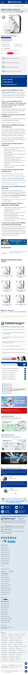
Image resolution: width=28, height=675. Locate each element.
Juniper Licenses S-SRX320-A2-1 (8, 175)
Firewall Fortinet (18, 658)
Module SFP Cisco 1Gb (5, 590)
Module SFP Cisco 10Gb (5, 592)
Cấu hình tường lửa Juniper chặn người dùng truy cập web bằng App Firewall (18, 252)
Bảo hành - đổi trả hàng (5, 554)
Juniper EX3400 (4, 611)
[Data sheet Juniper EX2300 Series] (25, 373)
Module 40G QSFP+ (19, 642)
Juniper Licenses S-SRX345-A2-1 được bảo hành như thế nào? (13, 353)
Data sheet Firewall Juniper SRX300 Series (10, 368)
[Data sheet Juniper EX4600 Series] (25, 379)
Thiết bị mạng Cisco (4, 575)
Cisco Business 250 (5, 638)
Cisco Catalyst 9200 (5, 605)
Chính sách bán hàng (5, 551)
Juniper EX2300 (4, 609)
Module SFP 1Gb (4, 642)
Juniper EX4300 (11, 648)
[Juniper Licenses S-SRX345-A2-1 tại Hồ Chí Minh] (14, 444)
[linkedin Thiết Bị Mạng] (11, 538)
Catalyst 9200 (22, 634)
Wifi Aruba (15, 644)
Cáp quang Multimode (5, 616)
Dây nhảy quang (21, 650)
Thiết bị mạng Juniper (5, 577)
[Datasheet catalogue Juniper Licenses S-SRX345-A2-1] (14, 364)
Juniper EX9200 (4, 650)
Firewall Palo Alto (4, 660)
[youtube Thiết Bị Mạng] (7, 538)
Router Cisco (11, 640)
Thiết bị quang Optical (5, 579)
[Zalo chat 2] (26, 667)
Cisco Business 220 (19, 636)
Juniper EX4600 (18, 648)
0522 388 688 (8, 79)
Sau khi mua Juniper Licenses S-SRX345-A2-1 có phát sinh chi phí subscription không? (13, 342)
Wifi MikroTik (4, 646)
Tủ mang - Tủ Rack (4, 583)
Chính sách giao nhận (5, 552)
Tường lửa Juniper (4, 612)
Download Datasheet (5, 564)
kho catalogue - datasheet (15, 122)
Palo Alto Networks (5, 614)
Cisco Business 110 (11, 636)
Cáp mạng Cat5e (4, 656)
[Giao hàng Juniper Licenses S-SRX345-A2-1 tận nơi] (14, 401)
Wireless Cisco (4, 644)
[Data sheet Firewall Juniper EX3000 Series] (25, 371)
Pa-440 (17, 660)
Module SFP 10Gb (11, 642)
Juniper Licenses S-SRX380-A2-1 (15, 177)
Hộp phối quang (11, 654)
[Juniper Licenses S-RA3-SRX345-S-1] (21, 284)
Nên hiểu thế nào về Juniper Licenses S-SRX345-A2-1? (13, 329)
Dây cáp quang (4, 652)
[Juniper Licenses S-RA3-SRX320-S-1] (7, 284)
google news (4, 628)
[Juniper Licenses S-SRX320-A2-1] (21, 298)
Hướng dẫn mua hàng (5, 560)
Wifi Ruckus (20, 644)
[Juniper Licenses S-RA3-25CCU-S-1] (7, 298)
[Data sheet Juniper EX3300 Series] (25, 377)
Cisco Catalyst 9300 (5, 607)
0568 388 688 (8, 82)
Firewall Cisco (11, 658)
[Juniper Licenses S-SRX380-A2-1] (7, 270)
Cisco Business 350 (13, 638)
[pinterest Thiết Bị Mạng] (13, 538)
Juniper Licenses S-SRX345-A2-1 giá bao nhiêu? (11, 346)
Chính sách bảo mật (5, 549)
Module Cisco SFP (18, 640)
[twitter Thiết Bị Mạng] (4, 538)
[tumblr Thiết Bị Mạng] (16, 538)
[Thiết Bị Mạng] (14, 2)
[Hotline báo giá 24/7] (26, 671)
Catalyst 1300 (16, 634)
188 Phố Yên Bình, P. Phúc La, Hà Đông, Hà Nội (12, 417)
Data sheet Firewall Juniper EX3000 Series (10, 370)
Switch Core (20, 638)
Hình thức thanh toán (5, 556)
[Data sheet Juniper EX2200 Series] (25, 375)
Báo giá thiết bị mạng (5, 558)
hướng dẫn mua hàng (13, 199)
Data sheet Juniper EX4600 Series (8, 379)
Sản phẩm (10, 6)
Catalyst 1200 (10, 634)
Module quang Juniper (12, 650)
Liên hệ (2, 565)
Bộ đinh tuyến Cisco (5, 594)
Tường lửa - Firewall (5, 581)
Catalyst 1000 (4, 634)
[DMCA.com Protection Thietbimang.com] (4, 599)
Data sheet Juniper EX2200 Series (8, 374)
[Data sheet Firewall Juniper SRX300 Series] (25, 368)
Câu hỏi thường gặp (5, 562)
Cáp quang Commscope (21, 652)
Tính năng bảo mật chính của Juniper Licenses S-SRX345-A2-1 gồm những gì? (13, 333)
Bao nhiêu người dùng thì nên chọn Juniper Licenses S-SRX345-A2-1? (13, 338)
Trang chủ (3, 6)
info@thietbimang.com (10, 84)
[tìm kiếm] (26, 2)
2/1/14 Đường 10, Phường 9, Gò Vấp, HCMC (11, 436)
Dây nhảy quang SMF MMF (6, 618)
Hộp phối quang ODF (5, 622)
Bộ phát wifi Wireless (5, 587)
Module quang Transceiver (6, 588)
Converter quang (4, 654)
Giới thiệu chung (4, 547)
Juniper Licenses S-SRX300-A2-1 (16, 173)
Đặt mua (10, 53)
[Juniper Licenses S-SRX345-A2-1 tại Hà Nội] (14, 426)
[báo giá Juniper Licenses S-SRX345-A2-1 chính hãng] (14, 358)
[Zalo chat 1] (26, 663)
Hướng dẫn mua (17, 53)
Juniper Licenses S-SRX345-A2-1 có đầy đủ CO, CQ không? (13, 349)
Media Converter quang (5, 620)
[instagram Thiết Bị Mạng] (9, 538)
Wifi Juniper (10, 646)
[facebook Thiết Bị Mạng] (2, 538)
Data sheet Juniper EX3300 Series (8, 377)
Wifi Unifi (9, 644)
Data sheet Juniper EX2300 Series (8, 372)
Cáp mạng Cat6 (11, 656)
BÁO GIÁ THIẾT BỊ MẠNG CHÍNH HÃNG (14, 499)
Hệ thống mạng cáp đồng (6, 585)
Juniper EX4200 (4, 648)
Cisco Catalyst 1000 (5, 603)
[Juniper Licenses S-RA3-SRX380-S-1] (21, 270)
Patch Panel (17, 656)
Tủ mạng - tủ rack (19, 654)
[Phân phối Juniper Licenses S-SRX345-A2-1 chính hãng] (14, 323)
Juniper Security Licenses (11, 94)
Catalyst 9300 (4, 636)
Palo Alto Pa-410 (12, 660)
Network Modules (4, 640)
